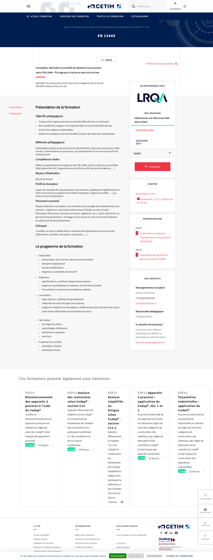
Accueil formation (41, 16)
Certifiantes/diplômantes (48, 551)
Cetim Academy (139, 16)
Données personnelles (87, 539)
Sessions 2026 (145, 130)
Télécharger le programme (160, 63)
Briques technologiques (47, 547)
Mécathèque (123, 547)
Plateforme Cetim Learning (132, 535)
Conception (94, 27)
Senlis (137, 153)
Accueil (67, 27)
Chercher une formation (74, 16)
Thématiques (80, 27)
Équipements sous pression (115, 27)
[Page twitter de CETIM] (165, 532)
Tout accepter (118, 555)
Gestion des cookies (86, 543)
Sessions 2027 (142, 142)
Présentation (16, 107)
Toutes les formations (110, 16)
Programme (15, 113)
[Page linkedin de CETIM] (170, 532)
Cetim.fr (121, 543)
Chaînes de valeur (43, 543)
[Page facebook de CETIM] (160, 532)
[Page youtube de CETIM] (175, 532)
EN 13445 (135, 27)
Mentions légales (84, 535)
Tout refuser (136, 555)
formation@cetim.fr (146, 303)
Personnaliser (154, 555)
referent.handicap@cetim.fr (150, 342)
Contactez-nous (84, 547)
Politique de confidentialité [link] (180, 556)
